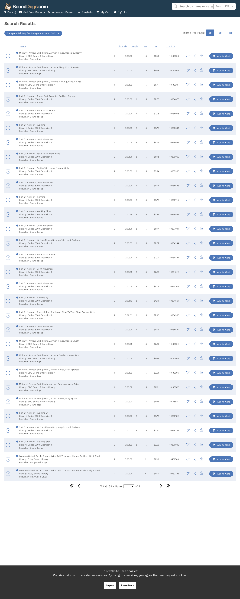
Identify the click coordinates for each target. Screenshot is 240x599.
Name (23, 46)
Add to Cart (223, 56)
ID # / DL (170, 46)
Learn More (127, 585)
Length (134, 46)
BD (145, 46)
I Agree (110, 585)
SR (156, 46)
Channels (122, 46)
